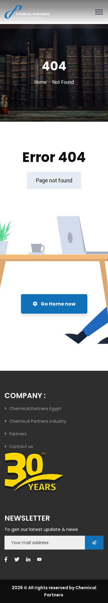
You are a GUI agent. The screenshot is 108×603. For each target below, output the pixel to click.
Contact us (21, 446)
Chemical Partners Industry (37, 421)
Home (40, 82)
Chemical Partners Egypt (35, 409)
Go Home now (58, 303)
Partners (18, 434)
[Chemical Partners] (26, 11)
